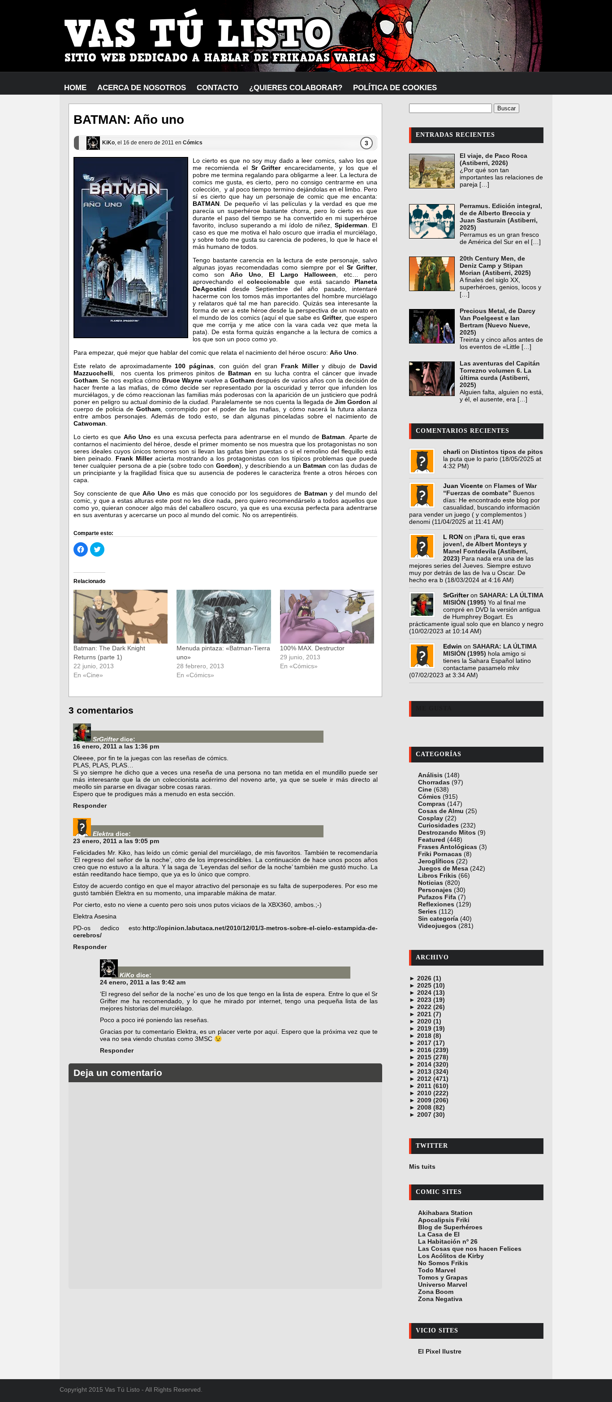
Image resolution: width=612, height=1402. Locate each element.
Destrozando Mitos (447, 832)
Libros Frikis (437, 875)
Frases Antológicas (447, 846)
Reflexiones (436, 904)
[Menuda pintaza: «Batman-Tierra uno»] (224, 617)
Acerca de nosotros (141, 87)
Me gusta (434, 708)
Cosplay (430, 818)
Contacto (217, 87)
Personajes (435, 889)
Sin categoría (438, 918)
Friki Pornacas (440, 854)
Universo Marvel (442, 1284)
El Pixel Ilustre (439, 1351)
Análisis (430, 775)
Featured (431, 839)
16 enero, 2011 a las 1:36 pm (116, 746)
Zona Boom (435, 1291)
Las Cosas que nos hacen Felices (469, 1248)
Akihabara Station (445, 1212)
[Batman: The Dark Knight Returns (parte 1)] (120, 617)
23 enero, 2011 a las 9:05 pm (116, 841)
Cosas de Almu (441, 810)
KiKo (108, 142)
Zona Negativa (440, 1298)
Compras (431, 803)
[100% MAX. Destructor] (327, 617)
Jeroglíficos (436, 861)
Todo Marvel (437, 1270)
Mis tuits (422, 1166)
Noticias (430, 882)
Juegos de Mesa (443, 868)
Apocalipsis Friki (444, 1219)
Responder (90, 805)
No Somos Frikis (443, 1263)
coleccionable (268, 281)
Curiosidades (438, 825)
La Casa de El (439, 1234)
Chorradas (434, 782)
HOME (75, 87)
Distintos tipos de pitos (507, 451)
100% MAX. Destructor (312, 648)
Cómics (193, 142)
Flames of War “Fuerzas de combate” (490, 489)
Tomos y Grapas (443, 1277)
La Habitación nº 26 (448, 1241)
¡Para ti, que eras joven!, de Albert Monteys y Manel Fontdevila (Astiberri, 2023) (485, 547)
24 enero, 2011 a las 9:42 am (142, 982)
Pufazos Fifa (437, 897)
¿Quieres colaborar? (295, 87)
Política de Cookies (395, 87)
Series (427, 911)
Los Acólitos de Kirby (451, 1255)
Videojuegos (437, 925)
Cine (425, 789)
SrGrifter (105, 739)
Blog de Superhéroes (450, 1227)
